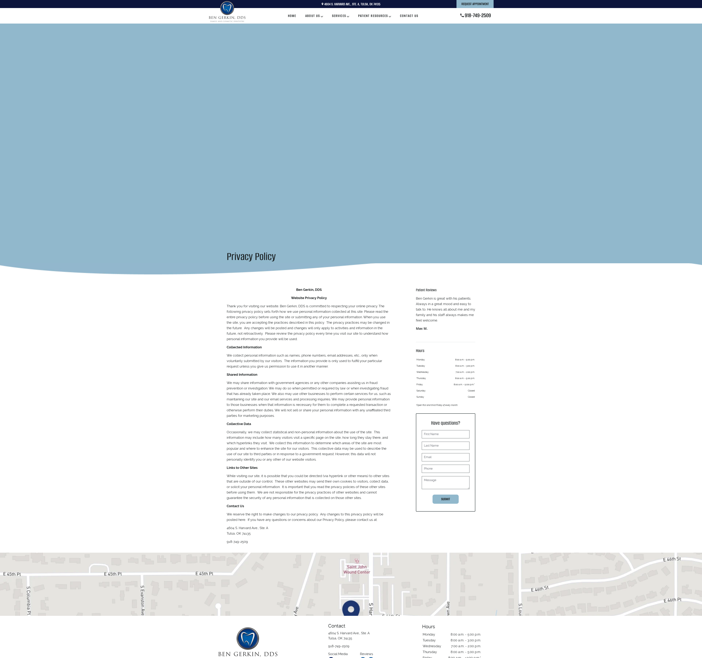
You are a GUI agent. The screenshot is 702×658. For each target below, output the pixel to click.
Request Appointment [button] (475, 3)
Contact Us (409, 15)
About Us (312, 15)
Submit (445, 499)
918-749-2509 (478, 15)
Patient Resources (373, 15)
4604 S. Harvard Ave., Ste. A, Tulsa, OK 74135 (352, 4)
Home (292, 15)
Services (339, 15)
